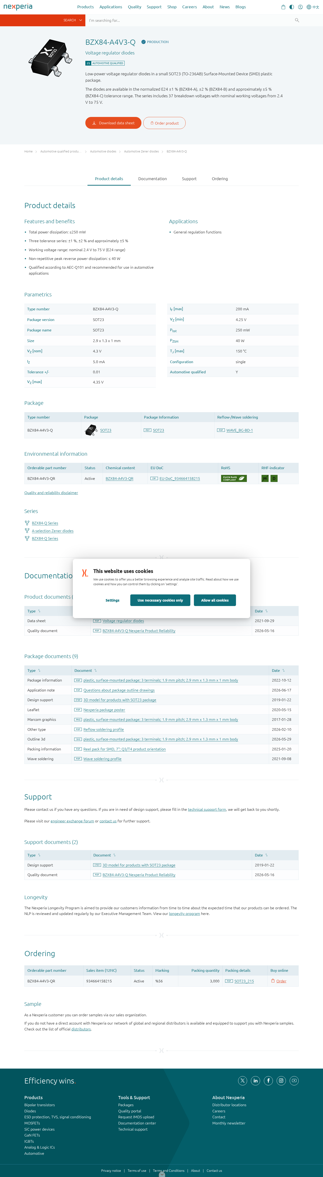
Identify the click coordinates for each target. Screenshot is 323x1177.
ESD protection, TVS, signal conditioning (57, 1117)
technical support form (207, 809)
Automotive (34, 1153)
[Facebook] (268, 1080)
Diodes (30, 1111)
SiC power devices (39, 1129)
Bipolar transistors (39, 1105)
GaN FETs (32, 1135)
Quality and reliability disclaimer (51, 492)
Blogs (241, 6)
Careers (189, 6)
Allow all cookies (215, 600)
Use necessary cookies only (160, 600)
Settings (112, 600)
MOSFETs (32, 1123)
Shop (172, 6)
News (225, 6)
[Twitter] (242, 1080)
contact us (108, 821)
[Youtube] (294, 1080)
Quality (134, 6)
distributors (81, 1029)
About (208, 6)
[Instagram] (281, 1080)
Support (154, 6)
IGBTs (29, 1141)
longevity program (184, 913)
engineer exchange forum (72, 821)
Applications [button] (111, 6)
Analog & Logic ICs (39, 1147)
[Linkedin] (255, 1080)
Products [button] (85, 6)
